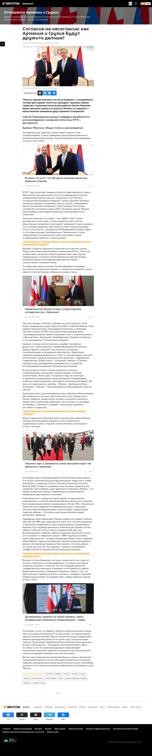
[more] (90, 185)
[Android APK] (10, 740)
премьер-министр (39, 683)
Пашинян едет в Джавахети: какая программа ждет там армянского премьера (58, 465)
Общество (58, 674)
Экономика (60, 707)
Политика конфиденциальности (98, 729)
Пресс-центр (135, 707)
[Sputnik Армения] (11, 6)
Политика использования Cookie (125, 729)
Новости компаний (75, 729)
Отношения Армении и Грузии (33, 674)
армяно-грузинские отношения (76, 678)
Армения (49, 674)
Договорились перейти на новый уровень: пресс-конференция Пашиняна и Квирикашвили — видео (55, 618)
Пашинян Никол (37, 678)
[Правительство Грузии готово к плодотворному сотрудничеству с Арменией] (58, 291)
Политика (75, 674)
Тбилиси (26, 678)
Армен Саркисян (50, 678)
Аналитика (93, 707)
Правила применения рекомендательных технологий (23, 732)
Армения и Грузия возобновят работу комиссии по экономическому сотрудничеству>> (56, 555)
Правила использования (22, 729)
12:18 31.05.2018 (29, 43)
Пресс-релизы (60, 729)
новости (38, 707)
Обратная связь (53, 732)
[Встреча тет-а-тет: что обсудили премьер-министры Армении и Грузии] (58, 160)
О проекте (6, 729)
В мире (66, 674)
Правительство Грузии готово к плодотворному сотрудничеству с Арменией (53, 310)
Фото (102, 707)
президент (27, 683)
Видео (125, 707)
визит (61, 678)
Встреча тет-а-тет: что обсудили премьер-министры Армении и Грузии (56, 179)
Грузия (83, 674)
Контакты (38, 729)
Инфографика (113, 707)
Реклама (48, 729)
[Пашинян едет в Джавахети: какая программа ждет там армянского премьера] (58, 445)
